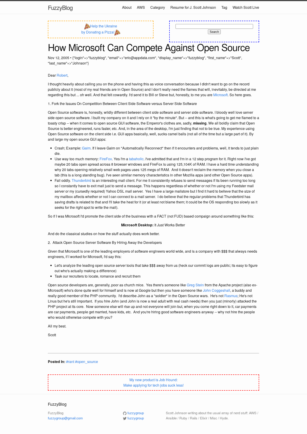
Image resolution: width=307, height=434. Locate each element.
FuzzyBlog (60, 7)
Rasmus (231, 295)
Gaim (86, 148)
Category (157, 7)
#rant (70, 361)
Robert (62, 75)
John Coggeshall (216, 290)
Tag (224, 7)
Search (214, 31)
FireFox (106, 158)
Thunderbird (81, 180)
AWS (141, 7)
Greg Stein (195, 284)
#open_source (86, 361)
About (126, 7)
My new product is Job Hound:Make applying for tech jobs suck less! (153, 382)
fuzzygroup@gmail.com (65, 418)
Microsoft (220, 94)
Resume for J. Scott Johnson (193, 7)
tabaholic (136, 158)
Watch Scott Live (246, 7)
